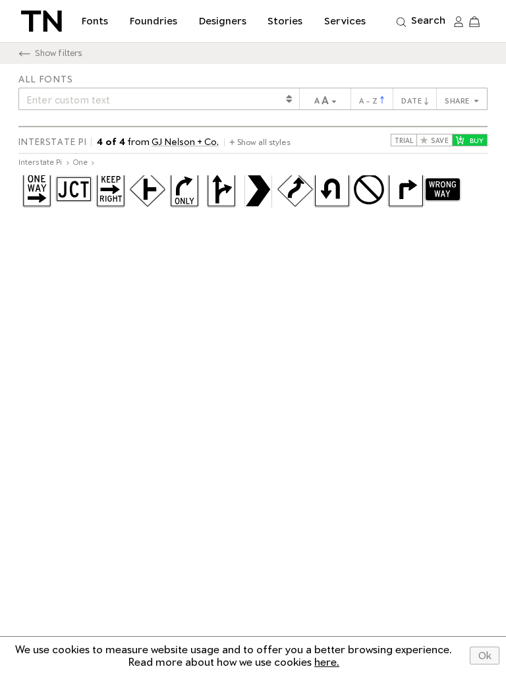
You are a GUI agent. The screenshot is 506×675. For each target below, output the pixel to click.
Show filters (58, 53)
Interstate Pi (52, 142)
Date (412, 100)
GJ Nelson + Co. (185, 141)
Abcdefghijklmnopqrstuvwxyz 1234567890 (253, 193)
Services (345, 21)
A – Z (369, 100)
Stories (284, 21)
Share (458, 100)
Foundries (153, 21)
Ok (485, 656)
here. (326, 662)
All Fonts (45, 79)
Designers (222, 21)
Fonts (95, 21)
